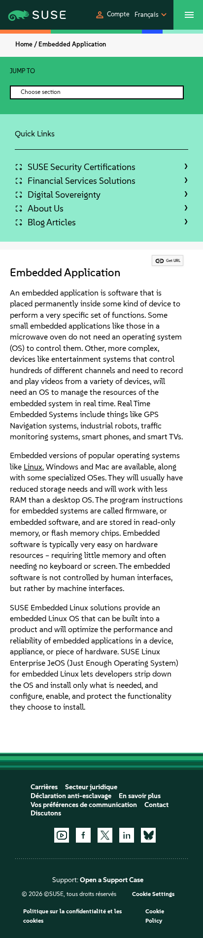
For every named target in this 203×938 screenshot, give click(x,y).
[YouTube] (61, 835)
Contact (156, 805)
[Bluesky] (148, 835)
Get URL (173, 260)
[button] (112, 14)
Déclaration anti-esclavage (71, 796)
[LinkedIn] (126, 835)
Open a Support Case (111, 880)
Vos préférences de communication (84, 805)
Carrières (44, 787)
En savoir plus (140, 796)
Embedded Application (72, 44)
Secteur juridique (91, 787)
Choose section (41, 91)
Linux (33, 466)
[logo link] (28, 15)
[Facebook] (83, 835)
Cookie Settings (153, 894)
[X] (105, 835)
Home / (26, 44)
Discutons (46, 813)
